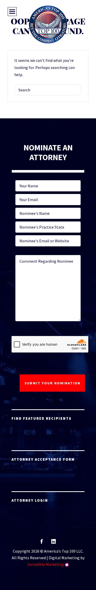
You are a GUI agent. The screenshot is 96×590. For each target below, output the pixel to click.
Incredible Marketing (45, 564)
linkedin (53, 543)
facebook (41, 543)
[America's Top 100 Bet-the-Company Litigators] (48, 24)
